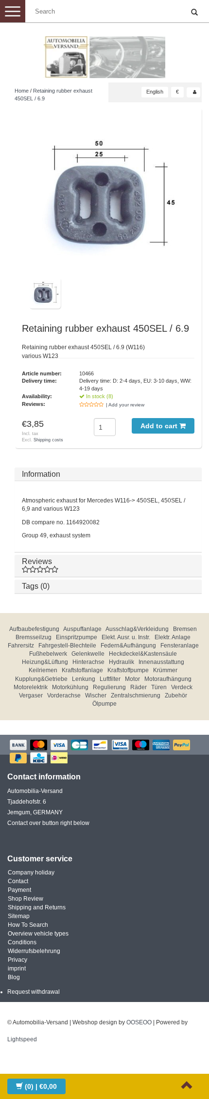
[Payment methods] (104, 752)
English (154, 92)
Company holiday (31, 872)
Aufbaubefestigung (34, 629)
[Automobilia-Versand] (104, 53)
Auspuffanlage (82, 629)
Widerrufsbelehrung (34, 951)
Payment (19, 890)
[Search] (194, 12)
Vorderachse (64, 695)
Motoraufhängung (168, 679)
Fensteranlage (179, 645)
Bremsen (185, 629)
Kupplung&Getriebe (41, 679)
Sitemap (19, 916)
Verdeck (181, 687)
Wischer (95, 695)
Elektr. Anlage (173, 637)
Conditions (22, 942)
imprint (17, 968)
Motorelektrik (31, 687)
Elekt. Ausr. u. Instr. (126, 637)
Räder (138, 687)
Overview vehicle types (38, 933)
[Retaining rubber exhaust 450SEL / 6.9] (108, 196)
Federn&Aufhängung (128, 645)
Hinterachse (88, 662)
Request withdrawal (33, 991)
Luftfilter (110, 679)
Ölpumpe (104, 703)
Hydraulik (121, 662)
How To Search (28, 924)
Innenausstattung (161, 662)
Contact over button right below (48, 823)
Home (22, 91)
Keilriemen (43, 670)
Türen (159, 687)
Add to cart (159, 426)
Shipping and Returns (37, 907)
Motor (132, 679)
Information (41, 474)
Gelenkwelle (87, 653)
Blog (14, 977)
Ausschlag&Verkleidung (137, 629)
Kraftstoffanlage (82, 670)
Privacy (17, 959)
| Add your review (125, 404)
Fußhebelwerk (48, 653)
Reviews (37, 561)
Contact (18, 881)
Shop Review (25, 898)
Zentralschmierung (135, 695)
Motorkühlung (70, 687)
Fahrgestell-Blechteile (67, 645)
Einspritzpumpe (76, 637)
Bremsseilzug (34, 637)
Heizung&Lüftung (45, 662)
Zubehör (176, 695)
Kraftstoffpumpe (128, 670)
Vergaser (31, 695)
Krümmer (165, 670)
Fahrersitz (21, 645)
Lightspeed (22, 1039)
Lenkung (83, 679)
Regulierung (109, 687)
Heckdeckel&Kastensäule (143, 653)
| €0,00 (41, 1086)
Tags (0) (36, 586)
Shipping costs (48, 439)
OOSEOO (139, 1022)
